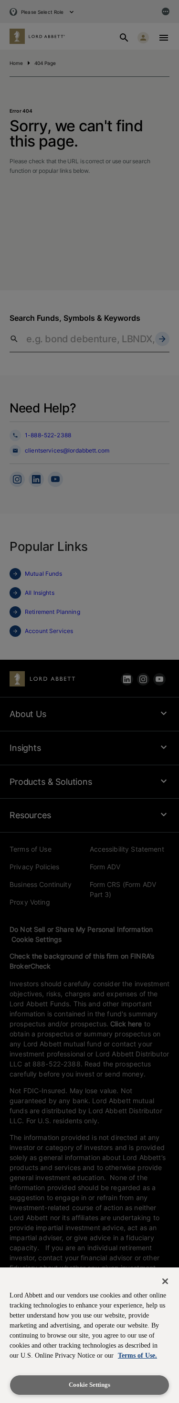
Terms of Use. (137, 1355)
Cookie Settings (89, 1384)
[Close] (165, 1281)
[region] (89, 1335)
